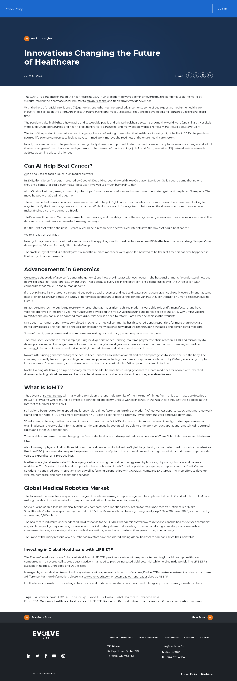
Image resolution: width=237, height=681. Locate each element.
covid (53, 597)
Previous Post (41, 617)
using (84, 340)
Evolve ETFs (96, 597)
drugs (82, 597)
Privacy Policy (189, 674)
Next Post (198, 617)
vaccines (196, 601)
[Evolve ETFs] (46, 639)
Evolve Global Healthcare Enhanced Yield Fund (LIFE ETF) (68, 557)
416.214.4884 (171, 651)
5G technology (52, 395)
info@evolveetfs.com (175, 646)
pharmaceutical (150, 601)
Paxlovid (123, 601)
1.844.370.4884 (173, 657)
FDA (35, 601)
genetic (186, 359)
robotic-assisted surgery (64, 500)
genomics (56, 355)
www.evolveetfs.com (97, 576)
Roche (28, 370)
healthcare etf (79, 601)
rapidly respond (97, 101)
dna (74, 597)
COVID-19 (64, 597)
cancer (43, 597)
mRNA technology (36, 316)
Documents (171, 637)
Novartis (29, 355)
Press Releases (148, 637)
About (114, 637)
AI (25, 173)
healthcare (61, 601)
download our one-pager (130, 576)
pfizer (134, 601)
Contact (205, 637)
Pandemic (109, 601)
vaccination (182, 601)
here (199, 583)
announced (57, 241)
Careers (189, 637)
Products (127, 637)
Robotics (167, 601)
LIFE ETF (96, 601)
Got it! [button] (222, 8)
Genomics (30, 277)
